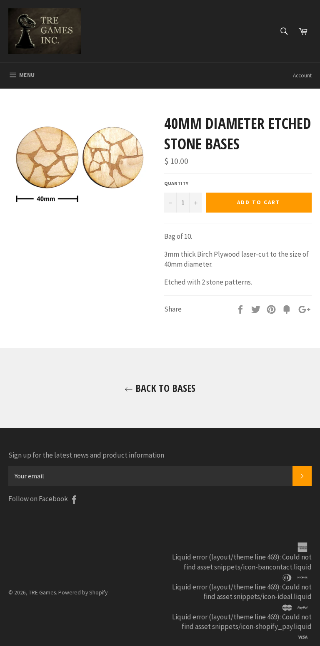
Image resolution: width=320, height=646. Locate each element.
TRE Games (42, 592)
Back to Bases (164, 388)
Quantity (176, 183)
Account (302, 75)
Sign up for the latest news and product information (86, 455)
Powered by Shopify (83, 592)
